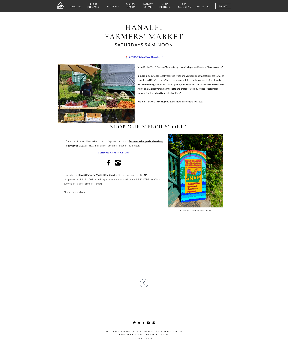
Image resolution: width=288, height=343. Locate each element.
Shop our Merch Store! (148, 127)
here (82, 192)
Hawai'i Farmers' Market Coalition (96, 174)
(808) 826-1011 (76, 145)
